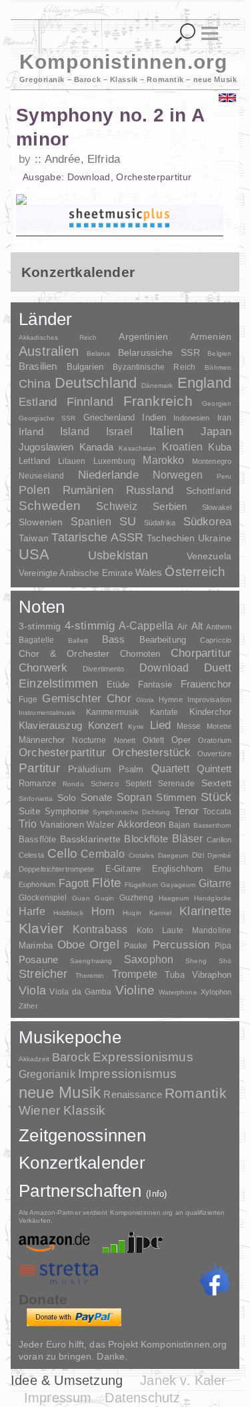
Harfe (32, 911)
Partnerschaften (93, 1190)
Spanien (91, 521)
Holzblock (68, 912)
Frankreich (158, 401)
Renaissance (132, 1094)
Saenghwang (91, 960)
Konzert (105, 725)
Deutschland (96, 382)
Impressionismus (127, 1074)
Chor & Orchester (64, 653)
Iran (224, 418)
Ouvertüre (214, 754)
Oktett (153, 740)
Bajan (180, 825)
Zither (28, 1006)
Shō (225, 960)
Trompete (134, 974)
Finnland (90, 401)
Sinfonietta (36, 798)
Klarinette (205, 911)
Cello (62, 853)
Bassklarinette (90, 839)
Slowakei (216, 507)
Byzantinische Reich (154, 367)
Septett (138, 783)
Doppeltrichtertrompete (56, 869)
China (35, 383)
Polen (34, 490)
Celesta (31, 855)
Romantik (196, 1093)
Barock (71, 1057)
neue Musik (60, 1092)
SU (127, 521)
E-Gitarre (123, 869)
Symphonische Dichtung (131, 812)
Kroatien (182, 447)
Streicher (43, 973)
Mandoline (211, 930)
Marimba (36, 945)
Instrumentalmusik (47, 712)
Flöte (106, 883)
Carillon (219, 840)
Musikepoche (70, 1037)
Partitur (40, 768)
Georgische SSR (47, 418)
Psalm (131, 769)
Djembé (219, 855)
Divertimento (103, 669)
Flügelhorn (141, 884)
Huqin (132, 912)
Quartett (170, 768)
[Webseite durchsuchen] (185, 33)
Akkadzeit (34, 1059)
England (204, 382)
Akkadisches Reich (58, 337)
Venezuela (209, 556)
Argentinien (143, 336)
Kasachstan (137, 448)
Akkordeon (141, 824)
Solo (67, 797)
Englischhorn (177, 869)
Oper (181, 740)
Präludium (89, 769)
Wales (149, 572)
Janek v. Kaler (183, 1380)
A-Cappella (146, 625)
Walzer (100, 825)
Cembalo (103, 854)
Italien (166, 431)
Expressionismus (143, 1057)
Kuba (219, 447)
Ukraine (214, 538)
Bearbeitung (162, 640)
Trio (28, 824)
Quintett (214, 768)
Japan (216, 431)
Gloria (145, 700)
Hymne (171, 699)
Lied (160, 725)
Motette (219, 726)
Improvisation (209, 699)
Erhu (222, 868)
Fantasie (155, 684)
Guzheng (136, 897)
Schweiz (116, 506)
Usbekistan (118, 555)
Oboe (71, 944)
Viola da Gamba (80, 992)
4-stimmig (90, 625)
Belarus (99, 353)
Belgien (219, 353)
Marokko (163, 460)
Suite (30, 811)
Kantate (164, 712)
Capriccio (215, 640)
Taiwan (34, 538)
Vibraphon (211, 975)
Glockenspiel (43, 897)
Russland (149, 490)
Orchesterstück (151, 752)
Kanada (96, 447)
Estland (38, 402)
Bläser (187, 838)
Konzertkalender (82, 1162)
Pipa (223, 945)
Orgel (104, 944)
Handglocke (212, 898)
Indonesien (191, 418)
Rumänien (88, 490)
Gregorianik (47, 1074)
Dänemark (157, 385)
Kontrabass (100, 929)
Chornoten (140, 654)
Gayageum (178, 884)
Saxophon (148, 959)
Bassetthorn (212, 825)
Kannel (160, 912)
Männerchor (42, 740)
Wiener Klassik (62, 1110)
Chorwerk (43, 667)
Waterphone (178, 992)
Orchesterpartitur (62, 752)
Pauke (136, 945)
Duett (217, 667)
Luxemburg (114, 461)
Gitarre (215, 883)
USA (34, 554)
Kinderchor (210, 712)
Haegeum (174, 898)
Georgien (216, 403)
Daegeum (173, 855)
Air (182, 626)
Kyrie (136, 726)
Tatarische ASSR (97, 537)
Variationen (61, 825)
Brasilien (38, 366)
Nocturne (89, 740)
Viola (32, 990)
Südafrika (159, 523)
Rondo (73, 784)
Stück (216, 797)
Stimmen (176, 797)
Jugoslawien (46, 447)
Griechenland (109, 417)
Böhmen (218, 367)
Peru (224, 476)
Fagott (74, 883)
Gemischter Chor (86, 698)
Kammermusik (112, 712)
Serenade (176, 783)
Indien (154, 417)
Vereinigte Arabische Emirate (76, 573)
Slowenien (41, 522)
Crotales (142, 855)
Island (74, 431)
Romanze (37, 783)
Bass (113, 639)
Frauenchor (206, 683)
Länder (46, 319)
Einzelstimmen (58, 683)
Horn (103, 911)
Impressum (58, 1397)
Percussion (181, 944)
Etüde (118, 684)
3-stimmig (40, 626)
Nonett (125, 740)
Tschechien (171, 538)
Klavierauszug (50, 725)
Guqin (104, 898)
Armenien (210, 336)
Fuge (28, 699)
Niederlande (108, 475)
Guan (80, 898)
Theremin (90, 975)
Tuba (175, 975)
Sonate (96, 797)
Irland (31, 431)
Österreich (195, 572)
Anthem (218, 627)
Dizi (198, 855)
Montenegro (211, 461)
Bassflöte (37, 839)
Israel (119, 431)
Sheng (195, 960)
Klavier (41, 928)
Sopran (134, 797)
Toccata (217, 811)
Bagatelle (36, 640)
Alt (197, 626)
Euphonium (37, 884)
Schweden (50, 506)
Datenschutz (142, 1397)
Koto (145, 930)
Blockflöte (146, 838)
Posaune (38, 959)
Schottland (208, 490)
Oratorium (214, 740)
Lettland (34, 461)
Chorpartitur (201, 653)
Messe (189, 726)
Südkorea (207, 521)
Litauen (72, 461)
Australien (49, 351)
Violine (135, 990)
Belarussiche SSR (159, 352)
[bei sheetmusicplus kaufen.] (119, 218)
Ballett (78, 640)
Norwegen (178, 475)
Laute (172, 930)
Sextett (216, 783)
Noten (42, 606)
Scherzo (105, 784)
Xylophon (216, 992)
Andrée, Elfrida (82, 159)
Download (164, 667)
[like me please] (214, 1279)
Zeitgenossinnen (82, 1135)
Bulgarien (85, 367)
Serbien (170, 506)
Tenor (186, 811)
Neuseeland (41, 476)
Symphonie (67, 811)
